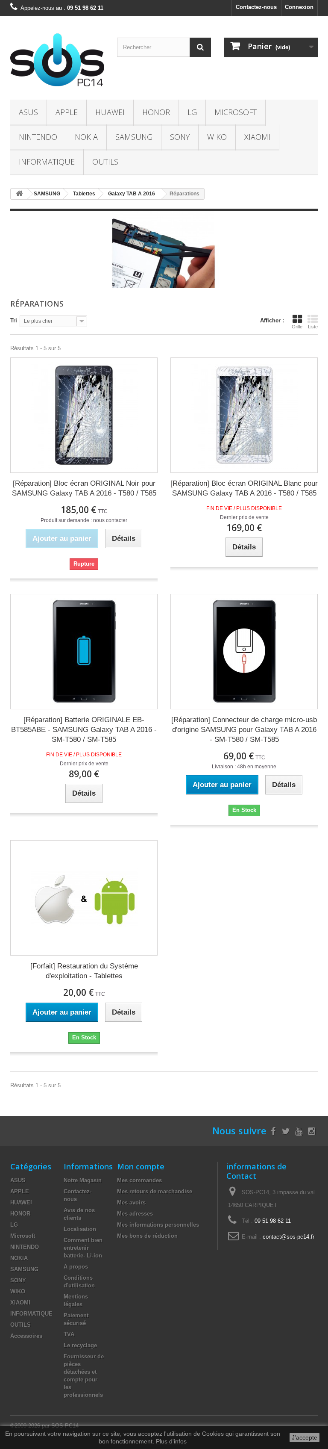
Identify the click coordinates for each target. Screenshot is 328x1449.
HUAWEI (110, 112)
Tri (13, 320)
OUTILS (105, 161)
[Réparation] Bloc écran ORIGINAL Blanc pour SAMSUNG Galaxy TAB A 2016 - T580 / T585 (244, 488)
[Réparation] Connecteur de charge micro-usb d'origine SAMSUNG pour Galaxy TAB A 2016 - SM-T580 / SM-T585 (244, 730)
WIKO (217, 137)
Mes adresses (135, 1213)
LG (192, 112)
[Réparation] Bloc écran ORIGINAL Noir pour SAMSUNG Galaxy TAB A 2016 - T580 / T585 (84, 488)
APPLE (67, 112)
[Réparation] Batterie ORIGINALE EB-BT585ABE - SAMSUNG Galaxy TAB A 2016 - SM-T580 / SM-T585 (84, 730)
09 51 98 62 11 (273, 1221)
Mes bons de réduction (147, 1236)
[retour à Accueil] (19, 194)
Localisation (80, 1229)
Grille (297, 326)
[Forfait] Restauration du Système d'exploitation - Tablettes (84, 971)
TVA (69, 1334)
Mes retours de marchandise (154, 1191)
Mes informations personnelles (158, 1225)
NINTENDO (38, 137)
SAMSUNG (133, 137)
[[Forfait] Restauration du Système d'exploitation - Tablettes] (84, 897)
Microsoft (235, 112)
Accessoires (26, 1336)
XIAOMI (257, 137)
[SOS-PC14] (57, 61)
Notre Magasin (83, 1180)
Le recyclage (80, 1345)
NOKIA (86, 137)
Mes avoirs (131, 1202)
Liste (313, 326)
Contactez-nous (256, 7)
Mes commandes (139, 1180)
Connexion (299, 7)
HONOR (156, 112)
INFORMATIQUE (47, 161)
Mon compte (140, 1166)
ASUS (28, 112)
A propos (76, 1266)
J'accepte (304, 1437)
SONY (180, 137)
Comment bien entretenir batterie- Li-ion (83, 1248)
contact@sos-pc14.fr (288, 1237)
